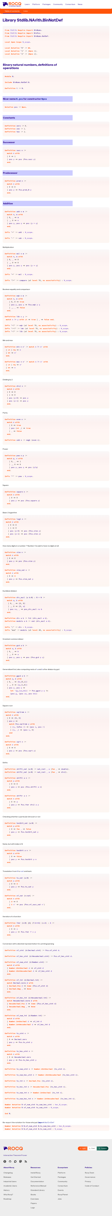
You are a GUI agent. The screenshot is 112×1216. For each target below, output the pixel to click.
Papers (34, 1203)
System (104, 1148)
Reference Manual (38, 1186)
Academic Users (10, 1186)
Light (84, 1148)
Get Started (36, 1177)
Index (25, 11)
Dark (93, 1148)
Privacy (88, 1181)
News (80, 4)
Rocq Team (89, 1173)
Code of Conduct (92, 1186)
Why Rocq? (8, 1194)
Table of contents (12, 11)
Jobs (60, 1199)
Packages (46, 4)
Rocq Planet (63, 1194)
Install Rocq (35, 1173)
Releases (7, 1177)
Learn (27, 4)
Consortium (70, 4)
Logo (33, 1208)
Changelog (8, 1173)
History (7, 1190)
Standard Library (38, 1190)
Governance (90, 1177)
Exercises (35, 1199)
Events (61, 1190)
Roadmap (7, 1199)
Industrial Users (10, 1181)
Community (58, 4)
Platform (36, 4)
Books (33, 1194)
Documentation (37, 1181)
